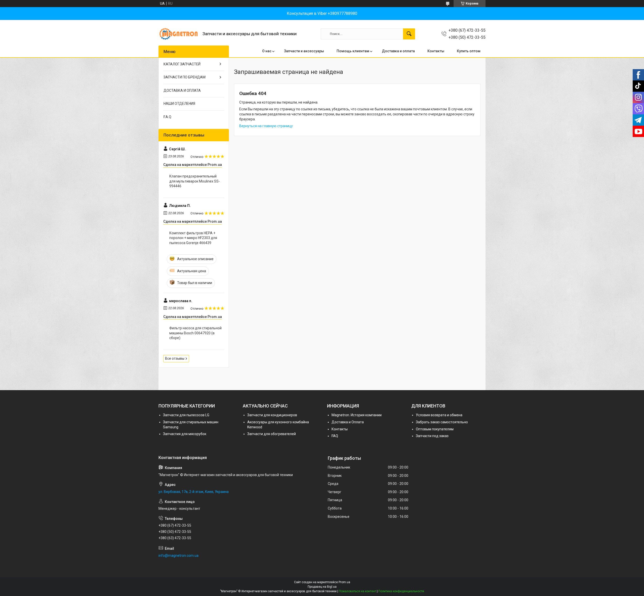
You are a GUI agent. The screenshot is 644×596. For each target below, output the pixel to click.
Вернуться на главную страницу (266, 126)
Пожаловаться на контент (357, 591)
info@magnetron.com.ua (178, 556)
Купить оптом (468, 51)
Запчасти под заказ (432, 436)
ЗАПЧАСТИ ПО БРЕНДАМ (185, 77)
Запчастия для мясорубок (184, 434)
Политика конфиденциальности (401, 591)
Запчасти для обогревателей (271, 434)
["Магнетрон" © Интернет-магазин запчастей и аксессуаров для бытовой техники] (178, 33)
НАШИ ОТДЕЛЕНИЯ (179, 104)
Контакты (435, 51)
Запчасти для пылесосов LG (186, 415)
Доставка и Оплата (348, 422)
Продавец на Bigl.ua (322, 586)
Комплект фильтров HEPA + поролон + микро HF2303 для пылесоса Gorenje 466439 (193, 238)
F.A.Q (167, 117)
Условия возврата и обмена (439, 415)
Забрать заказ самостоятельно (442, 422)
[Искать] (409, 33)
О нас (266, 51)
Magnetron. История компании (357, 415)
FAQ (335, 436)
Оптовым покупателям (435, 429)
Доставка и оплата (398, 51)
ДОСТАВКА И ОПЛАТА (182, 90)
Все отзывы (174, 358)
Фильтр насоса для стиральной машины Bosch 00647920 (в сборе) (195, 333)
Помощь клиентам (353, 51)
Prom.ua (344, 582)
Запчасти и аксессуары (304, 51)
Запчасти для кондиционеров (272, 415)
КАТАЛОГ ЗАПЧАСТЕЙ (182, 64)
